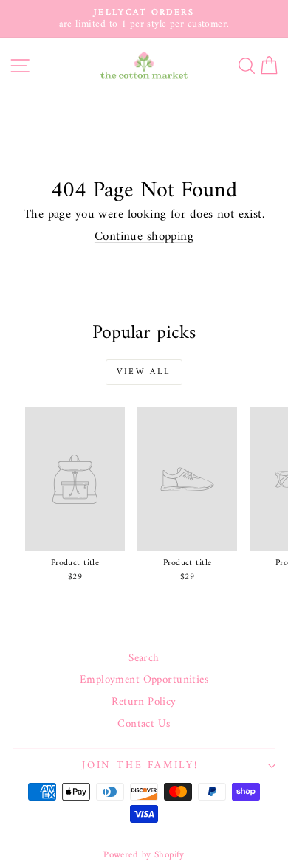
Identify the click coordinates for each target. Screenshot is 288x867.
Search (144, 659)
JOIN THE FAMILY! (140, 765)
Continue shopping (144, 237)
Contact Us (143, 724)
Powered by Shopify (144, 854)
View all (144, 372)
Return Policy (144, 702)
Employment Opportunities (144, 680)
